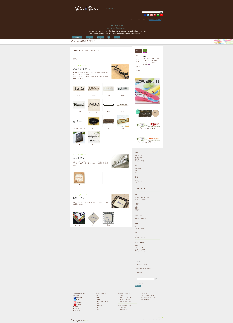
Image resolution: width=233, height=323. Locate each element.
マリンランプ (138, 182)
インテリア (117, 37)
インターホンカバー (87, 48)
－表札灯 (98, 299)
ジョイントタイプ (139, 228)
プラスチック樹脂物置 (141, 199)
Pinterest (78, 304)
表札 (84, 44)
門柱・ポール (86, 46)
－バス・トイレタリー (124, 297)
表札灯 (84, 50)
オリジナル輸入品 (77, 37)
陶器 (136, 172)
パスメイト (138, 236)
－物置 (97, 304)
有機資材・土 (97, 44)
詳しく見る (145, 64)
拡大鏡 (136, 245)
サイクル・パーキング (88, 56)
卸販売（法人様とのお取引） (155, 19)
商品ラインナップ (142, 19)
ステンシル (105, 44)
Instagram (79, 302)
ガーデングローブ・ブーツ (100, 46)
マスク (112, 44)
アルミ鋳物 (138, 169)
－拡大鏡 (120, 295)
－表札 (97, 297)
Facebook (79, 297)
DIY (109, 37)
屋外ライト (138, 177)
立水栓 (84, 52)
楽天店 (76, 307)
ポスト (136, 152)
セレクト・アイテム (140, 249)
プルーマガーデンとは (79, 293)
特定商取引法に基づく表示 (144, 268)
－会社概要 (76, 295)
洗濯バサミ (73, 46)
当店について (133, 19)
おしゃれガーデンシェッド (142, 197)
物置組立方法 (138, 285)
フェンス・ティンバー (141, 238)
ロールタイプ (138, 226)
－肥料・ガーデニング (124, 301)
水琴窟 (136, 211)
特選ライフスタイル (124, 293)
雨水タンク (85, 54)
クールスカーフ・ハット (99, 48)
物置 (136, 194)
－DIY (97, 310)
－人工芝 (98, 308)
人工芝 (136, 223)
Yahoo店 (77, 309)
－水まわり (99, 306)
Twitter (78, 300)
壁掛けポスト (138, 155)
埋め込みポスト (139, 157)
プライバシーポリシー (142, 265)
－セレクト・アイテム (124, 299)
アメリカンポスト (139, 161)
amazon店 (78, 311)
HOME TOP (77, 50)
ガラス (136, 170)
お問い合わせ (140, 272)
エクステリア (89, 37)
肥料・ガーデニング (140, 251)
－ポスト (98, 295)
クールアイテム (74, 44)
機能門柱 (137, 159)
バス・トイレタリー (140, 247)
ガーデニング (100, 37)
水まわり (137, 204)
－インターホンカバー (102, 301)
